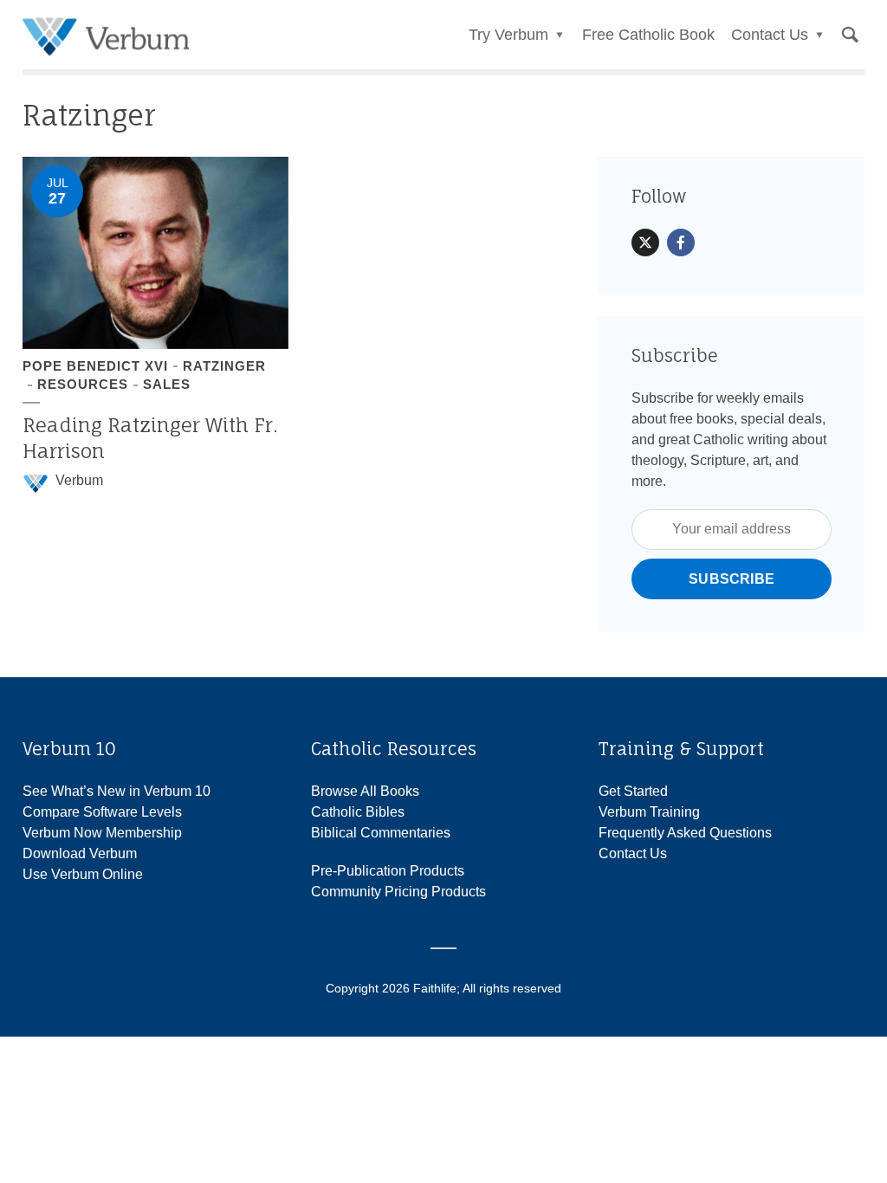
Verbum (79, 480)
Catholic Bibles (358, 812)
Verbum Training (649, 812)
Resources (82, 384)
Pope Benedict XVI (95, 366)
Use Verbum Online (83, 874)
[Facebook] (681, 242)
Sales (167, 384)
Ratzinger (224, 366)
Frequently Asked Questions (685, 832)
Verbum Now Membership (102, 832)
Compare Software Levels (102, 812)
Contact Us (633, 853)
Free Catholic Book (648, 34)
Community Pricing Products (398, 891)
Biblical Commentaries (380, 832)
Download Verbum (80, 853)
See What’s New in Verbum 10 (116, 791)
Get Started (633, 791)
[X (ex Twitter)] (645, 242)
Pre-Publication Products (387, 870)
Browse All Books (365, 791)
